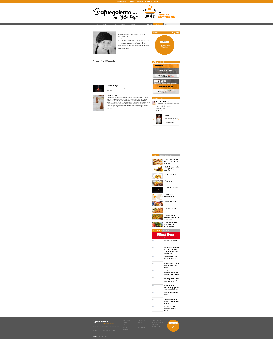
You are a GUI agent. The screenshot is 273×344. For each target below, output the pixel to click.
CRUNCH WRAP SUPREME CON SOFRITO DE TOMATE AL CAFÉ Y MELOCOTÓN (171, 161)
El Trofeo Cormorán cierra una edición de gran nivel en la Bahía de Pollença (171, 301)
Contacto (140, 322)
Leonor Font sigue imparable (170, 241)
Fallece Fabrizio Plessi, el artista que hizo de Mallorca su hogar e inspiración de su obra (171, 280)
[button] (153, 119)
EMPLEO (141, 24)
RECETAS (104, 24)
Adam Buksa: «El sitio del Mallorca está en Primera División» (170, 308)
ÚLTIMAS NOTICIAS (157, 230)
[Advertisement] (121, 72)
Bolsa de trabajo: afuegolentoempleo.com (169, 195)
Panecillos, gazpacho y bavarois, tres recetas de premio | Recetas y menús (172, 217)
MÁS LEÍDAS (166, 230)
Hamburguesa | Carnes (170, 201)
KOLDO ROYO (149, 24)
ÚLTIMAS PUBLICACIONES (166, 155)
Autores (125, 327)
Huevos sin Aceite (156, 326)
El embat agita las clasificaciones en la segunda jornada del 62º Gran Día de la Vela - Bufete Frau (172, 272)
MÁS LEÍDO (155, 155)
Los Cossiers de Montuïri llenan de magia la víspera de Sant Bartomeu (171, 265)
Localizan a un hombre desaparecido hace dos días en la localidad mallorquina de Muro (171, 287)
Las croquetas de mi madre (171, 208)
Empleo (139, 325)
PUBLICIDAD (158, 24)
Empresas (125, 329)
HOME (97, 24)
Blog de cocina (126, 320)
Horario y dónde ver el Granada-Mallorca (171, 293)
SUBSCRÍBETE (164, 41)
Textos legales (141, 327)
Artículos (125, 325)
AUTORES (123, 24)
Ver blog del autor (161, 110)
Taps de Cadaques (157, 320)
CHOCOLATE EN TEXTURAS (171, 188)
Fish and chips (168, 181)
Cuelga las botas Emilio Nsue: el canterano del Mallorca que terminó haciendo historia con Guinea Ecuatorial (171, 250)
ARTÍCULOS (113, 24)
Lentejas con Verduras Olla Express (157, 323)
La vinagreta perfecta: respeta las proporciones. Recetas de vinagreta (170, 224)
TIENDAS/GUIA (132, 24)
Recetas (125, 322)
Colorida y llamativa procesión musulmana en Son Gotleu (171, 257)
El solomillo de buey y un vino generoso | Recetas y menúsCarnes (171, 168)
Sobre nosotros (141, 320)
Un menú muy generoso (170, 174)
